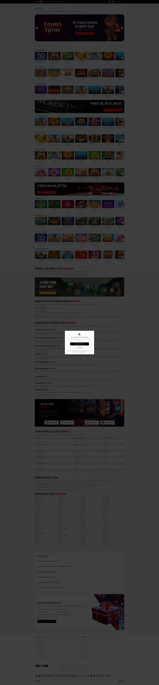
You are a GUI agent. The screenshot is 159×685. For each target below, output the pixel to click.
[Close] (93, 332)
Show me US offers (79, 344)
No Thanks (79, 347)
